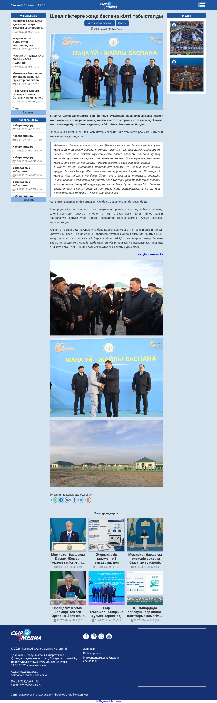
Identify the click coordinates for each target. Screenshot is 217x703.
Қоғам (122, 23)
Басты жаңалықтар (99, 23)
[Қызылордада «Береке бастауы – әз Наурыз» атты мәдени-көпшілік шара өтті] (187, 38)
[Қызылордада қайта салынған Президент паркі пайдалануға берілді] (187, 74)
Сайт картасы (92, 653)
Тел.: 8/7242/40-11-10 (24, 681)
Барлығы (28, 112)
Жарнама (89, 648)
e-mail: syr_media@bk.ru (26, 685)
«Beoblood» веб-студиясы (71, 694)
